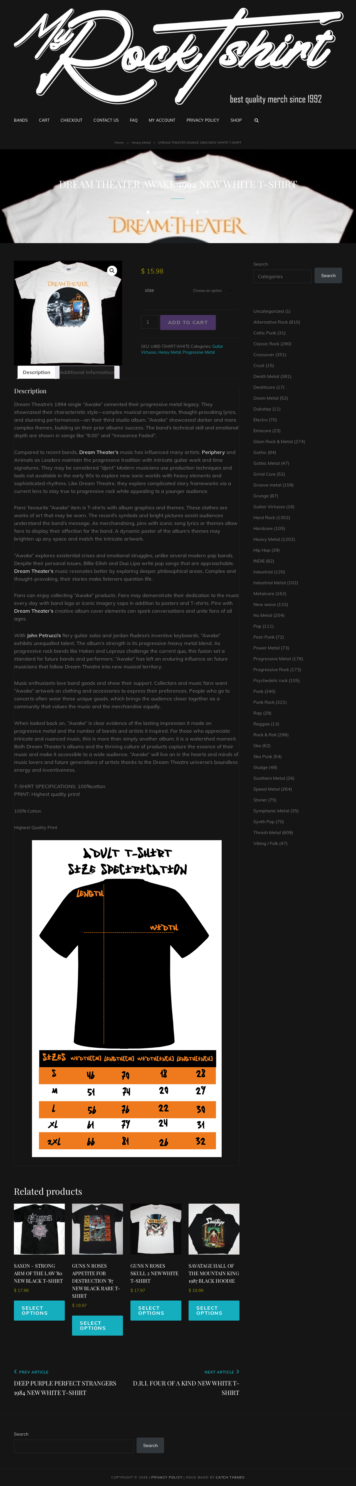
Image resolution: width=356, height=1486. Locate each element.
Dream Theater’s (98, 452)
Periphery (213, 452)
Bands (21, 120)
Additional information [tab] (87, 372)
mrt (205, 212)
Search (260, 264)
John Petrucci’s (44, 635)
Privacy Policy (203, 120)
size (149, 290)
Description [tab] (36, 372)
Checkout (71, 120)
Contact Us (105, 120)
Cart (44, 120)
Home (119, 142)
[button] (112, 271)
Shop (236, 120)
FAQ (134, 120)
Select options (35, 1310)
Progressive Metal (199, 352)
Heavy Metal (141, 142)
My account (162, 120)
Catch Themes (230, 1477)
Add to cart (188, 322)
